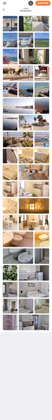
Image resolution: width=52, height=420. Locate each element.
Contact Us (8, 391)
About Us (7, 393)
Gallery (6, 376)
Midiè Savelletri (15, 3)
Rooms (6, 374)
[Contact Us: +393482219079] (30, 3)
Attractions (8, 388)
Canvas (19, 412)
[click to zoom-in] (10, 23)
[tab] (26, 366)
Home (6, 371)
